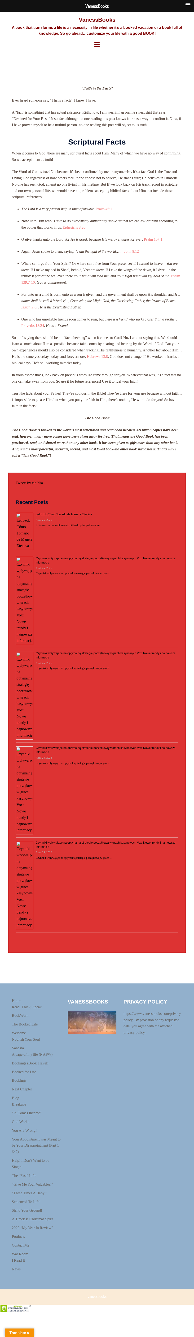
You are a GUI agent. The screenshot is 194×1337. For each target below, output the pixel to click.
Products (18, 1236)
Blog (15, 1098)
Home (16, 1001)
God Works (20, 1122)
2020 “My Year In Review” (32, 1228)
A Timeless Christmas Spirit (32, 1219)
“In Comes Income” (27, 1113)
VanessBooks (97, 20)
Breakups (19, 1104)
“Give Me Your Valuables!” (32, 1184)
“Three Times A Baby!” (29, 1193)
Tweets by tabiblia (29, 483)
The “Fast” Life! (24, 1176)
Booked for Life (24, 1072)
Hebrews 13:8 (97, 357)
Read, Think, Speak (27, 1007)
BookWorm (20, 1015)
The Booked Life (25, 1024)
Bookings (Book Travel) (30, 1063)
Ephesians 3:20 (74, 227)
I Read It (18, 1260)
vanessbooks (97, 1296)
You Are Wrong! (24, 1130)
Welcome (19, 1033)
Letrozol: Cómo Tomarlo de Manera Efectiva (64, 514)
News (16, 1269)
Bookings (19, 1080)
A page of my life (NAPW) (32, 1054)
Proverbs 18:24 (32, 326)
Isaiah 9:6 (28, 307)
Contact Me (20, 1245)
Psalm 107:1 (153, 239)
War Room (20, 1254)
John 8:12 (131, 251)
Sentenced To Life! (26, 1202)
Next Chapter (22, 1089)
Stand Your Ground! (27, 1210)
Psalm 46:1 (104, 209)
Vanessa (18, 1048)
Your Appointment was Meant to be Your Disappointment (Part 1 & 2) (36, 1145)
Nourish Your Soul (26, 1039)
